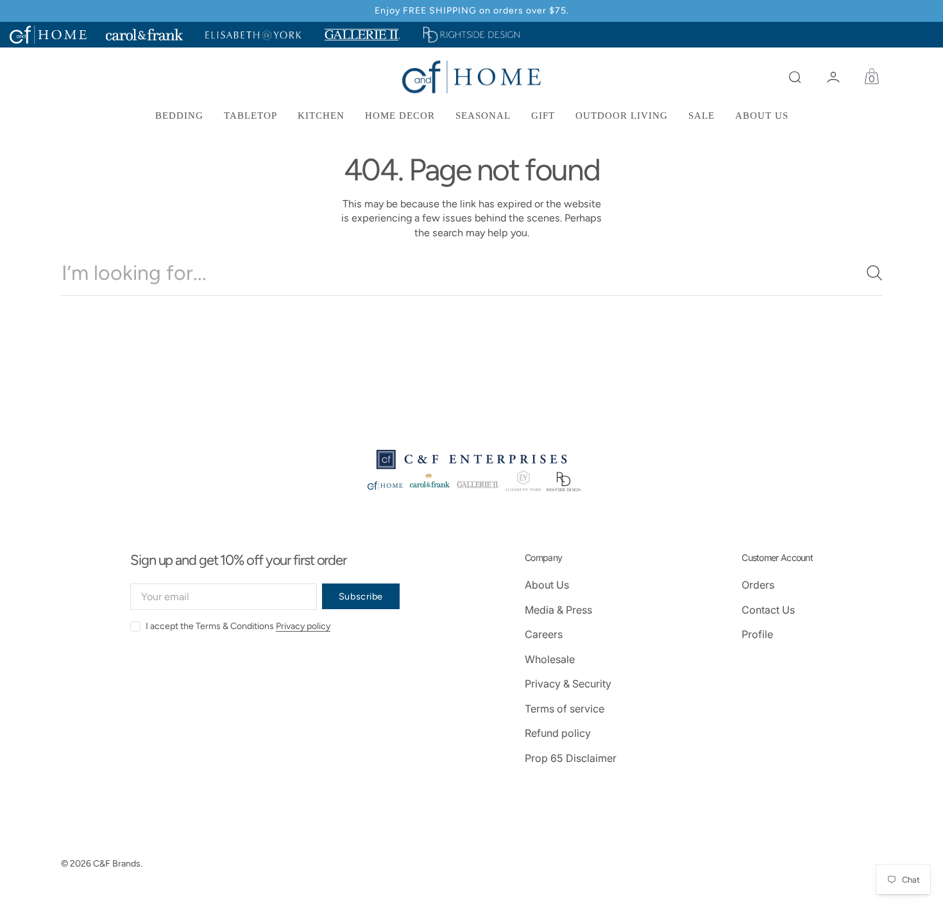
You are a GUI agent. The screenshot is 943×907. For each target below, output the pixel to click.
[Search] (869, 273)
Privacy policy (303, 626)
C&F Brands (116, 863)
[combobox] (471, 272)
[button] (795, 77)
